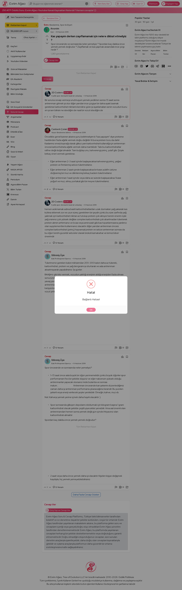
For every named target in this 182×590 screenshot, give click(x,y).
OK (91, 309)
